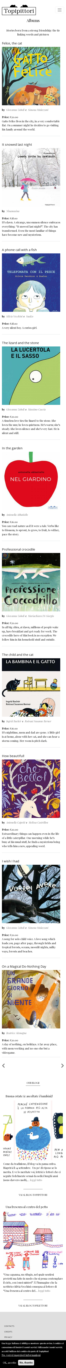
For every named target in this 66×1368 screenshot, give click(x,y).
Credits (8, 1332)
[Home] (19, 10)
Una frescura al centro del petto (27, 1207)
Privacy (8, 1337)
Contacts (9, 1326)
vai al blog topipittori (33, 1194)
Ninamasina (12, 211)
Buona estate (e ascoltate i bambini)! (29, 1096)
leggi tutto (36, 1180)
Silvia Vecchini (14, 316)
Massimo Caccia (37, 409)
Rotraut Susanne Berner (38, 721)
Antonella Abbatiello (17, 514)
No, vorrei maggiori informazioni (21, 1355)
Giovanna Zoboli (15, 110)
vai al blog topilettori (33, 1305)
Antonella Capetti (15, 822)
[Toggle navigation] (59, 10)
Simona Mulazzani (38, 110)
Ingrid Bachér (13, 721)
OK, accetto (9, 1362)
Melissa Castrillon (38, 822)
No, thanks (26, 1362)
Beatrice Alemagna (16, 1033)
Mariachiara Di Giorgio (41, 616)
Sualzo (29, 316)
